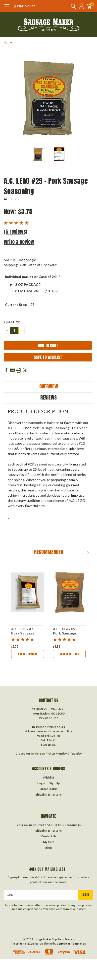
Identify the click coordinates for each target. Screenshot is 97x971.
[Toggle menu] (7, 8)
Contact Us (48, 836)
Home (8, 42)
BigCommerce (34, 943)
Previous (8, 98)
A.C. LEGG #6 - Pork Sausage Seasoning (65, 633)
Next (88, 98)
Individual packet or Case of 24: (32, 276)
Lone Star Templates (71, 943)
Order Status (48, 789)
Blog (48, 847)
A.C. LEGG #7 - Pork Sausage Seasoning (23, 633)
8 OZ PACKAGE (28, 284)
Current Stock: (19, 304)
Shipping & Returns (48, 794)
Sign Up (54, 783)
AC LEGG (11, 199)
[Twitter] (24, 370)
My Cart (48, 842)
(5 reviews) (15, 231)
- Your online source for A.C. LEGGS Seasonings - (48, 825)
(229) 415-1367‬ (24, 6)
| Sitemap (69, 939)
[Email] (12, 370)
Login (41, 783)
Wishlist (48, 777)
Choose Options (27, 654)
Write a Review (19, 242)
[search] (72, 6)
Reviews (48, 397)
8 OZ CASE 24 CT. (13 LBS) (36, 291)
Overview (48, 386)
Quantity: (12, 322)
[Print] (18, 370)
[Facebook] (6, 370)
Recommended (48, 552)
